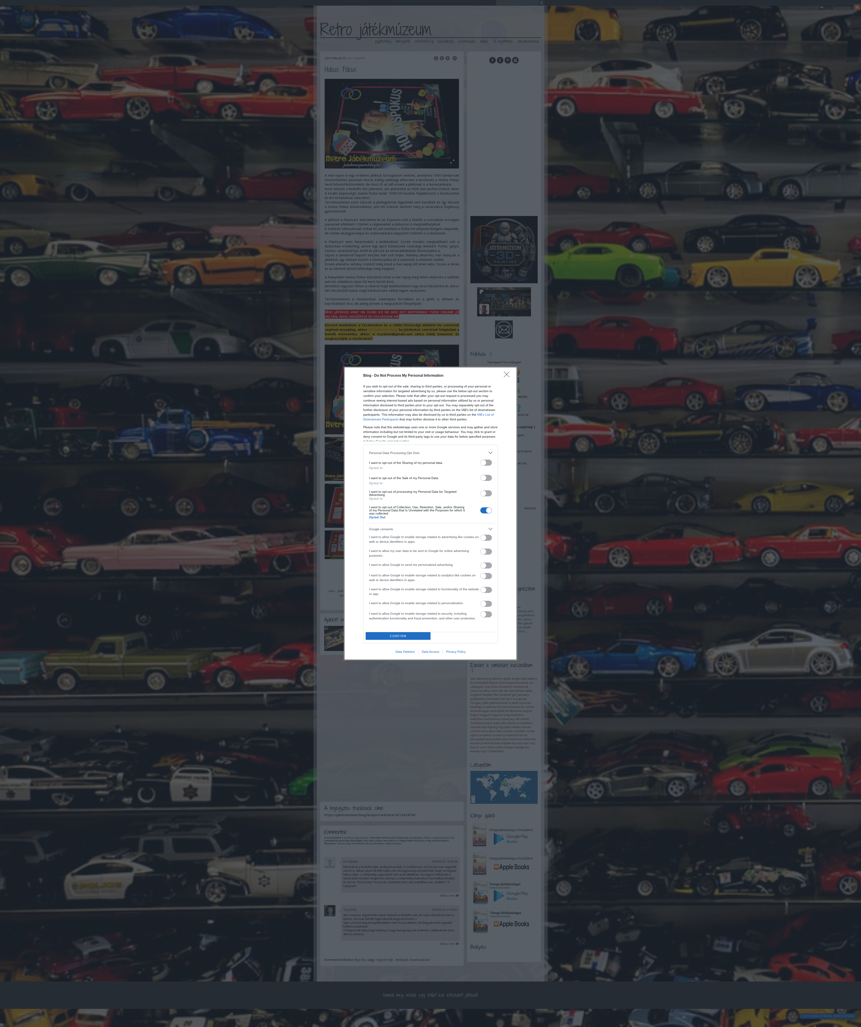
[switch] (486, 463)
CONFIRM (398, 636)
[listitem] (430, 452)
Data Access (430, 651)
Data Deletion (405, 651)
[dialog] (430, 513)
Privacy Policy (456, 651)
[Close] (508, 376)
